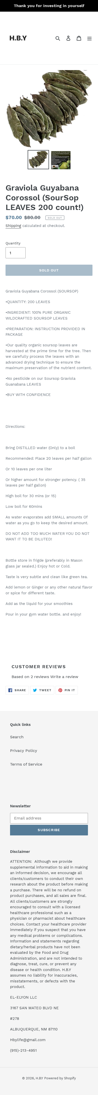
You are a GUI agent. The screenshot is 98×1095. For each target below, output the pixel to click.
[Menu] (89, 38)
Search (17, 736)
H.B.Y (39, 1078)
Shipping (13, 225)
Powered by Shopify (60, 1078)
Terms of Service (26, 764)
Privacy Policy (23, 750)
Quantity (13, 243)
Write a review (64, 676)
